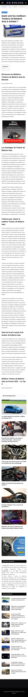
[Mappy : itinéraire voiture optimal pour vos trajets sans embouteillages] (6, 632)
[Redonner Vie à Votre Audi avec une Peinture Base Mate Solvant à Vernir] (14, 517)
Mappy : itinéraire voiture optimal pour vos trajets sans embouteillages (18, 632)
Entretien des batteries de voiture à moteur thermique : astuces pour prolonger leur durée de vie (12, 439)
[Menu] (3, 2)
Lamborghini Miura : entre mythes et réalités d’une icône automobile (18, 656)
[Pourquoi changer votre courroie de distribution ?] (14, 495)
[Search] (25, 2)
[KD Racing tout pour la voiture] (15, 2)
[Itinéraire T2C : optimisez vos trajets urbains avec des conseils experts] (6, 624)
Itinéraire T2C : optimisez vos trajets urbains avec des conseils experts (18, 624)
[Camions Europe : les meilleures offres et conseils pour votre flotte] (6, 648)
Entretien (4, 12)
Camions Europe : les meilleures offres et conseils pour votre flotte (18, 648)
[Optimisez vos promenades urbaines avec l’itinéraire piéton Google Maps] (6, 608)
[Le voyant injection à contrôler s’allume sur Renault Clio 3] (14, 407)
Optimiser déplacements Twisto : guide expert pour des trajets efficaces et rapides (18, 640)
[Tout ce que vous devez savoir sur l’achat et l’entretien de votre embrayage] (14, 452)
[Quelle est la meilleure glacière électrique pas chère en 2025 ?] (6, 672)
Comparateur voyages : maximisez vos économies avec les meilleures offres (18, 664)
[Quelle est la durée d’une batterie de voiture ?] (14, 473)
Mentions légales (15, 691)
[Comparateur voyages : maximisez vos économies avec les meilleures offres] (6, 664)
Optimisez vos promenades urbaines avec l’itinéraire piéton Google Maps (18, 608)
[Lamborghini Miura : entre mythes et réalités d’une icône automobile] (6, 656)
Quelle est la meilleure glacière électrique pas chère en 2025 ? (18, 671)
